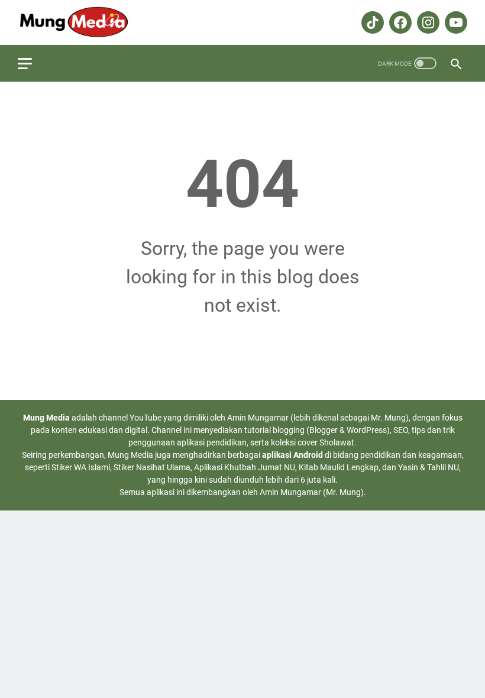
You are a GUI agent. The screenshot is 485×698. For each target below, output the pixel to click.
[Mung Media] (81, 22)
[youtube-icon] (454, 22)
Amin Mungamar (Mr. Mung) (312, 492)
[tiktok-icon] (371, 22)
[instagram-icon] (426, 22)
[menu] (32, 63)
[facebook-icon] (399, 22)
